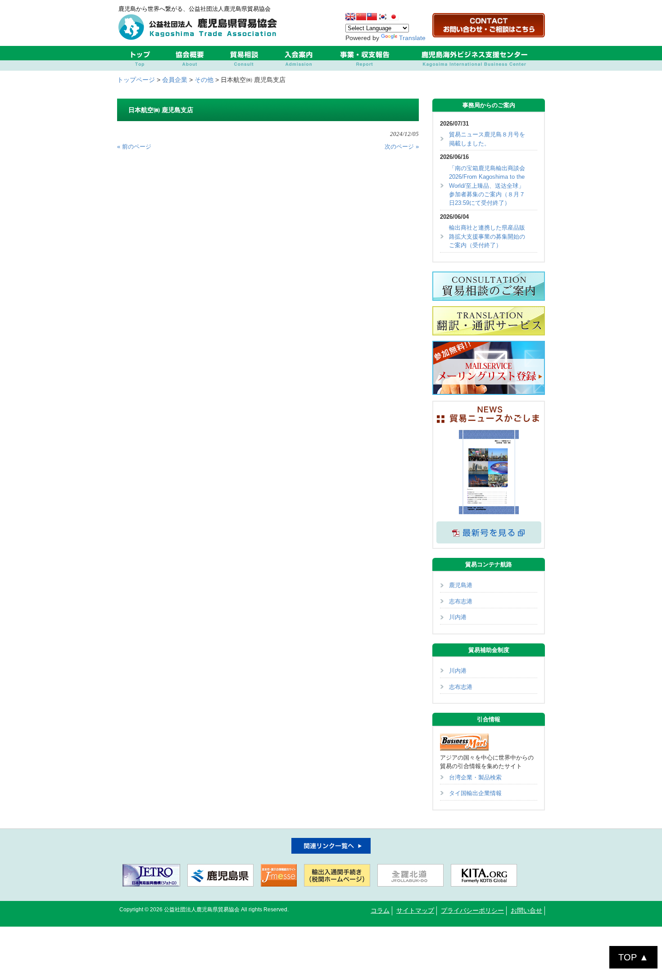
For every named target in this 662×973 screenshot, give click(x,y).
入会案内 (298, 58)
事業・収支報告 (365, 58)
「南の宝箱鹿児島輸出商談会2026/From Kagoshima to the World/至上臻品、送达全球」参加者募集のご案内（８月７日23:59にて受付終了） (487, 186)
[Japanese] (394, 16)
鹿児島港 (460, 585)
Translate (412, 37)
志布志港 (460, 601)
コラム (380, 910)
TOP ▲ (633, 957)
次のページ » (402, 146)
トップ (139, 58)
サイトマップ (415, 910)
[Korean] (383, 16)
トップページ (136, 79)
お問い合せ (526, 910)
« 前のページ (134, 146)
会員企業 (174, 79)
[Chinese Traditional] (372, 16)
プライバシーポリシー (472, 910)
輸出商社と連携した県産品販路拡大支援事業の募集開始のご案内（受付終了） (487, 236)
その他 (204, 79)
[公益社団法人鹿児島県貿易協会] (200, 38)
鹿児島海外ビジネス (474, 58)
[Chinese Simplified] (361, 16)
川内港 (458, 617)
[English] (350, 16)
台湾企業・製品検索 (475, 777)
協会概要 (189, 58)
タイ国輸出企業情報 (475, 793)
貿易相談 (244, 58)
